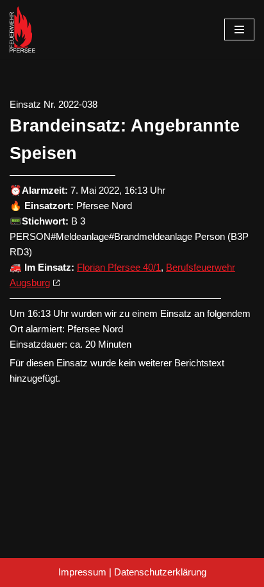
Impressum (82, 571)
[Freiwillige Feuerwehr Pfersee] (22, 29)
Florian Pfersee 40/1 (119, 267)
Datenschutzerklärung (160, 571)
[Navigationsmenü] (239, 29)
